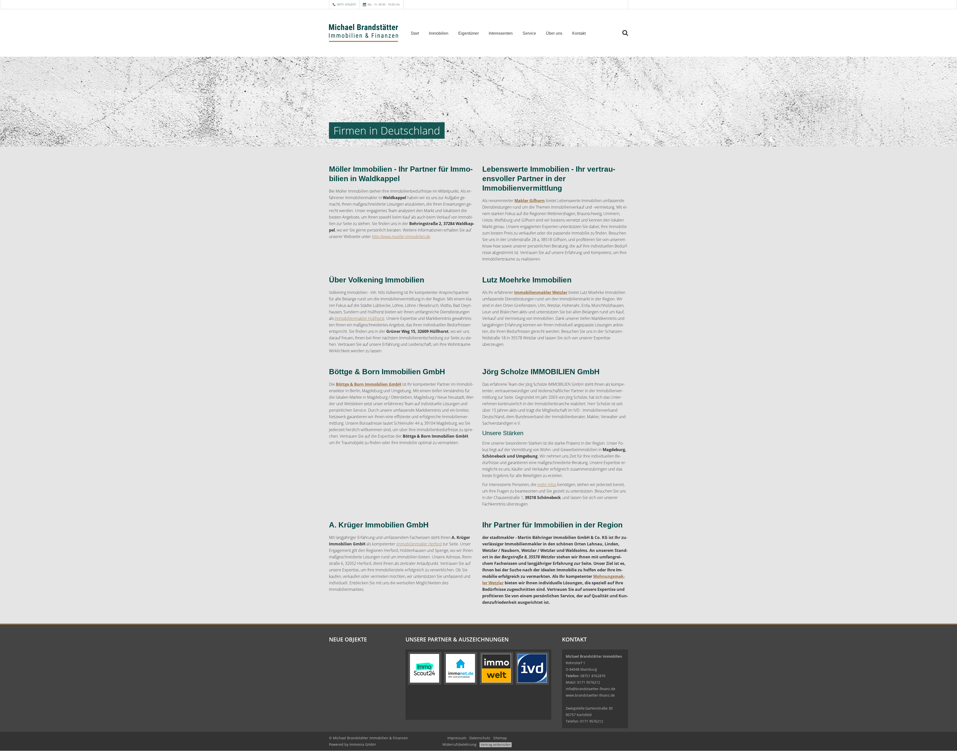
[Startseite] (363, 32)
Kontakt (579, 33)
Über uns (554, 33)
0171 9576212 (588, 682)
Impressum (456, 738)
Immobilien (438, 33)
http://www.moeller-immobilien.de (401, 236)
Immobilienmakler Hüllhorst (359, 318)
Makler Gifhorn (529, 200)
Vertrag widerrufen (495, 744)
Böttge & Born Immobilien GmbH (368, 384)
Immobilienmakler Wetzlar (540, 292)
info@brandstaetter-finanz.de (590, 688)
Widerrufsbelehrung (459, 744)
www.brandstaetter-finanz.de (590, 695)
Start (415, 33)
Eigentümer (468, 33)
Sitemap (500, 738)
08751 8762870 (346, 4)
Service (529, 33)
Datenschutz (479, 738)
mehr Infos (546, 484)
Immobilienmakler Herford (419, 544)
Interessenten (501, 33)
